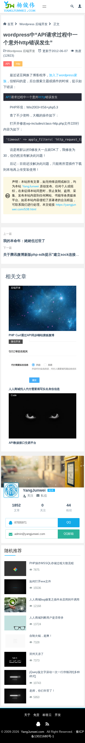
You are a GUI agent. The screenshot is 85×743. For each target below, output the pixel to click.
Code (14, 395)
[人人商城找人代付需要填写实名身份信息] (42, 362)
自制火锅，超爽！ (40, 635)
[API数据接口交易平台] (42, 415)
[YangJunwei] (19, 6)
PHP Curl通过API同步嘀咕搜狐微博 (31, 335)
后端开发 (41, 24)
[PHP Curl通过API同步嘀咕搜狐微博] (42, 308)
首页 (10, 24)
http (18, 63)
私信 (44, 495)
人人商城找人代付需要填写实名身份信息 (34, 389)
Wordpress (26, 24)
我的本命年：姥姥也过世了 (24, 241)
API (7, 63)
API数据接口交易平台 (22, 442)
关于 (27, 715)
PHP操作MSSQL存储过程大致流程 (51, 563)
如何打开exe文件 (40, 581)
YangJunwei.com (32, 731)
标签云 (47, 715)
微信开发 (15, 341)
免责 (36, 715)
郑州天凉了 (36, 654)
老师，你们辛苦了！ (42, 690)
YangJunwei (30, 186)
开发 (58, 715)
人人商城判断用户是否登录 (46, 617)
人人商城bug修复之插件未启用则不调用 (54, 599)
